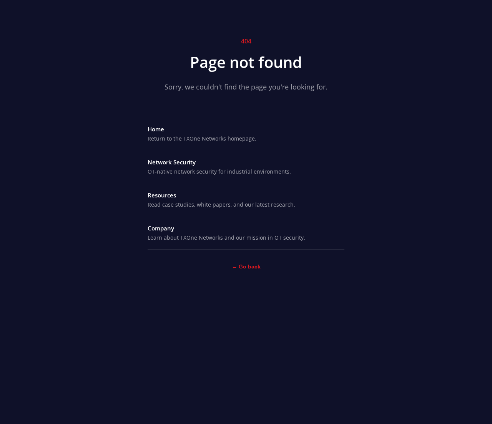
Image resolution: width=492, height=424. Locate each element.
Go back (246, 266)
